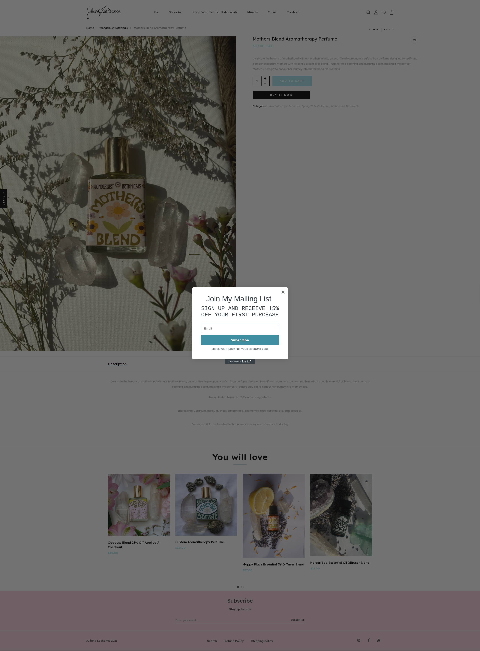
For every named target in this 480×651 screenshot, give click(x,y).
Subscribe (240, 340)
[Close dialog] (283, 292)
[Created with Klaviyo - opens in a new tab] (240, 361)
